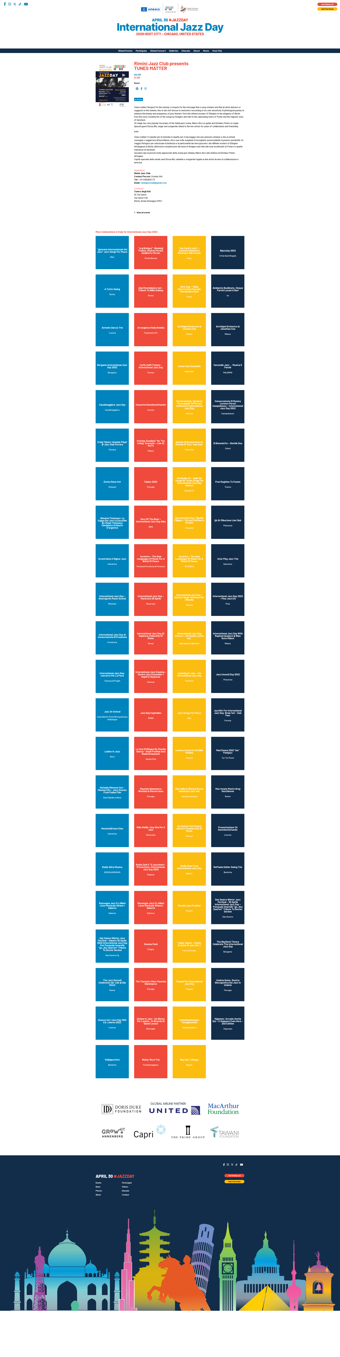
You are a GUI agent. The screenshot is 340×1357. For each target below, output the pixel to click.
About (196, 50)
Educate (186, 50)
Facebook (5, 4)
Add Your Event (327, 9)
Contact (125, 1195)
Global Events (125, 50)
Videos (125, 1187)
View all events (143, 212)
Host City (217, 50)
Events (98, 1183)
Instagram (9, 4)
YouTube (26, 4)
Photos (99, 1191)
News (206, 50)
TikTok (19, 4)
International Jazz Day (170, 27)
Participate (141, 50)
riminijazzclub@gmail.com (154, 183)
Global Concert (158, 50)
